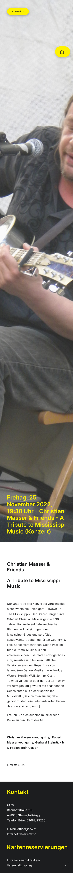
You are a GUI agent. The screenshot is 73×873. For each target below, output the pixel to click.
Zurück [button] (19, 11)
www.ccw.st (27, 834)
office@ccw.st (26, 829)
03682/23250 (35, 820)
